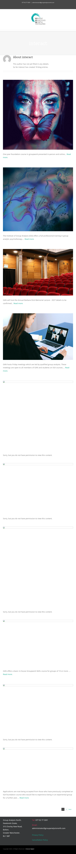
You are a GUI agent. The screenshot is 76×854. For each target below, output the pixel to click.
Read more (29, 239)
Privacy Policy (37, 835)
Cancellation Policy (40, 840)
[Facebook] (62, 820)
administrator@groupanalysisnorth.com (43, 2)
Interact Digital (30, 849)
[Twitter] (66, 820)
